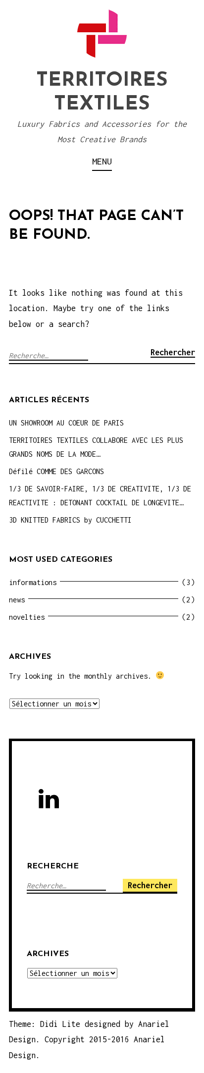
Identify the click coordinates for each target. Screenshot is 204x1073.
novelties (27, 617)
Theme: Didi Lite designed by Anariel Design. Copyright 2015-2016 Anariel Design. (89, 1039)
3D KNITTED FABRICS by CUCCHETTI (70, 520)
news (17, 599)
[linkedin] (50, 801)
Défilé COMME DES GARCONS (56, 471)
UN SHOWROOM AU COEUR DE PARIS (66, 423)
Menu (102, 161)
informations (32, 582)
